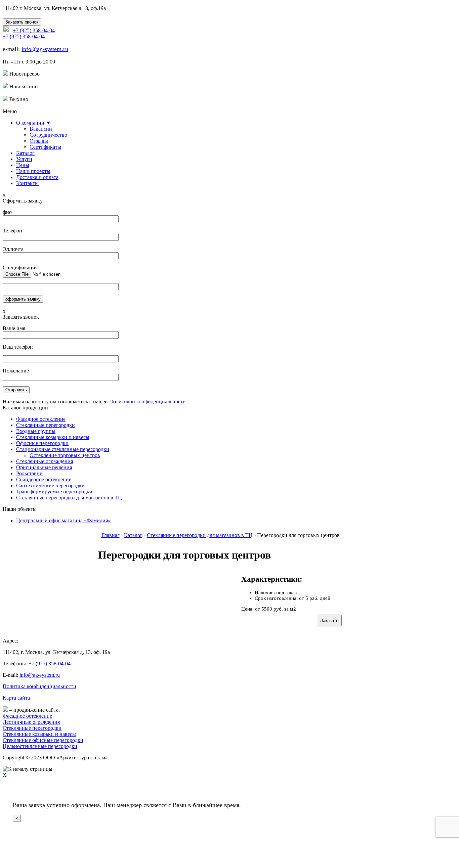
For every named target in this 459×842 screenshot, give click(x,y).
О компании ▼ (33, 123)
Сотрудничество (48, 135)
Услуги (24, 159)
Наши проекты (33, 171)
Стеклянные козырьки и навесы (52, 437)
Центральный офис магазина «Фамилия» (63, 520)
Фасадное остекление (41, 419)
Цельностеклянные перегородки (40, 746)
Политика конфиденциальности (39, 686)
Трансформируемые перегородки (54, 491)
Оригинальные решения (44, 467)
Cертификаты (45, 147)
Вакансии (41, 129)
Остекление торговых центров (65, 455)
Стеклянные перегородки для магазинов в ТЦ (69, 497)
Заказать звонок (21, 22)
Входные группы (35, 431)
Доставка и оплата (37, 177)
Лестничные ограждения (31, 722)
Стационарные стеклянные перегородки (62, 449)
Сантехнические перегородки (50, 485)
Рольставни (29, 473)
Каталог (25, 153)
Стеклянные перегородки (45, 425)
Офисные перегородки (42, 443)
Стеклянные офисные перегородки (43, 740)
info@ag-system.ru (45, 49)
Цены (22, 165)
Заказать (329, 620)
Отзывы (39, 141)
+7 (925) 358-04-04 (50, 663)
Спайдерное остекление (43, 479)
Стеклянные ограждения (44, 461)
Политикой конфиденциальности (147, 401)
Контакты (27, 183)
